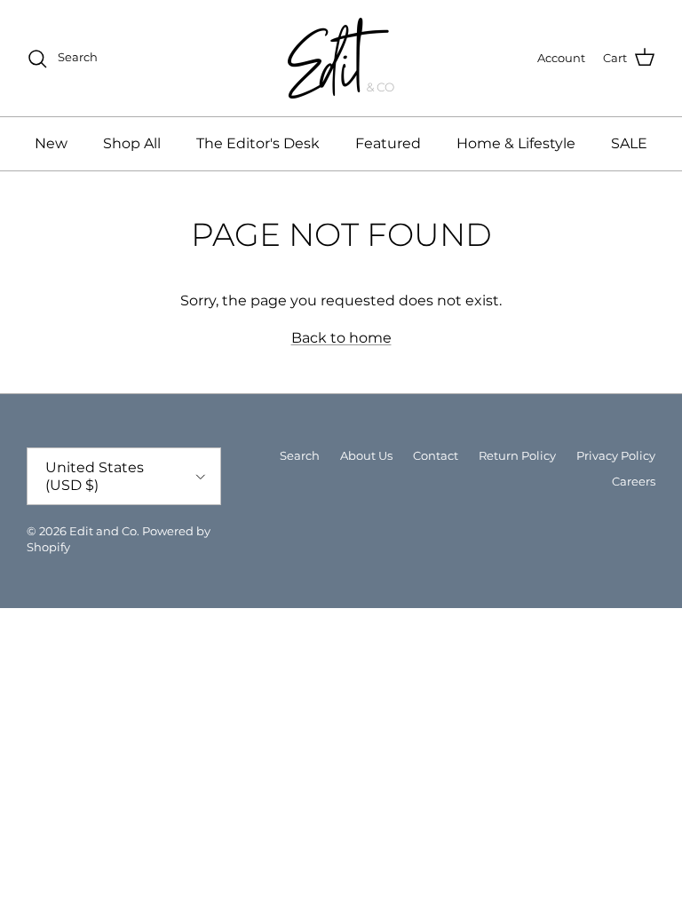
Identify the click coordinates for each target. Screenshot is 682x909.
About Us (366, 455)
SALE (629, 143)
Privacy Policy (615, 455)
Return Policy (517, 455)
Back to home (341, 337)
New (51, 143)
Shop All (132, 143)
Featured (388, 143)
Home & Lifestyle (515, 143)
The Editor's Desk (258, 143)
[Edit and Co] (341, 58)
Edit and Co (103, 531)
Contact (435, 455)
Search (300, 455)
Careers (633, 481)
